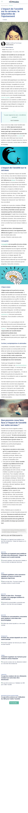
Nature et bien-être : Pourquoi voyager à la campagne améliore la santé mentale (12, 597)
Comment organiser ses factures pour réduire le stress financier (13, 657)
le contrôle (20, 135)
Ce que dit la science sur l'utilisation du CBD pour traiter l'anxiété (13, 698)
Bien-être (3, 552)
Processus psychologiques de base (9, 695)
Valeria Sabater (10, 44)
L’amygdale (4, 244)
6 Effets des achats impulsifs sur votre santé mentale (14, 638)
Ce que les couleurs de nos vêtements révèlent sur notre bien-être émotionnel (13, 677)
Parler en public (5, 97)
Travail (3, 655)
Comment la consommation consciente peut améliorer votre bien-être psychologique (14, 618)
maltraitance (4, 314)
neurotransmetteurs (21, 365)
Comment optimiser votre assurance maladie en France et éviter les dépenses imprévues (13, 576)
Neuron (4, 328)
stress (13, 180)
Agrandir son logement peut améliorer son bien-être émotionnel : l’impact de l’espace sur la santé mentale (13, 555)
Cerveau (11, 5)
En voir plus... (14, 702)
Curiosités (3, 674)
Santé (2, 573)
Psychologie (4, 636)
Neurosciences (4, 5)
